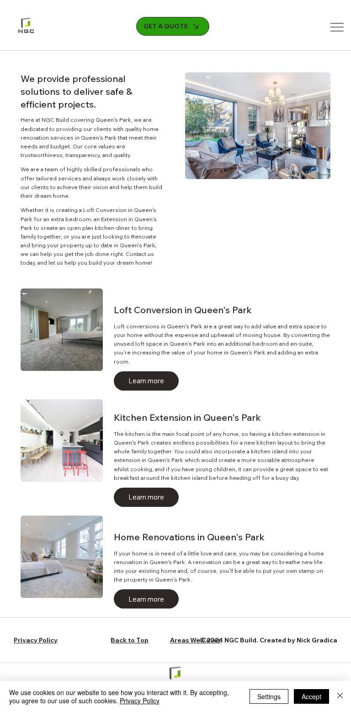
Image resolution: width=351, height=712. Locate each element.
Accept (311, 696)
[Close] (340, 696)
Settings (269, 696)
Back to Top (130, 640)
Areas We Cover (195, 640)
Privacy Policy (36, 640)
